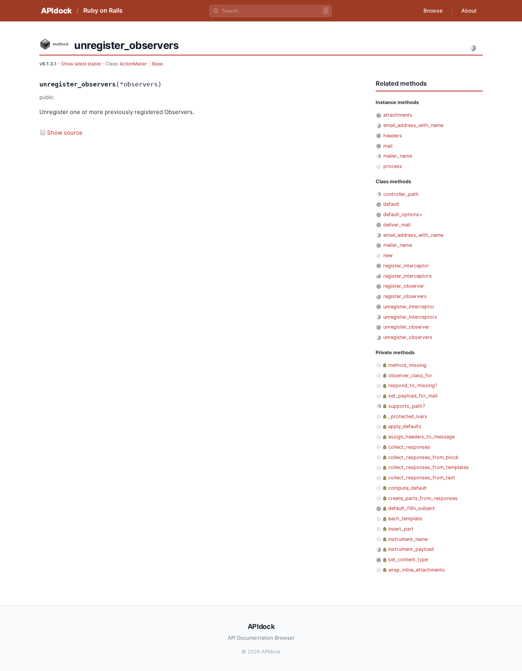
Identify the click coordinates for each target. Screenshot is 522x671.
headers (392, 135)
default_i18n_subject (411, 508)
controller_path (401, 194)
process (392, 166)
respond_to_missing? (412, 385)
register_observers (405, 296)
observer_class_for (410, 375)
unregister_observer (406, 327)
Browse (433, 10)
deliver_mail (396, 225)
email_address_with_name (413, 125)
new (387, 255)
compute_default (407, 488)
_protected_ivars (407, 416)
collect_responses (409, 447)
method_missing (407, 365)
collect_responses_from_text (421, 477)
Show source (65, 132)
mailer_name (397, 156)
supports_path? (406, 406)
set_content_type (408, 559)
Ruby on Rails (103, 10)
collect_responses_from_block (423, 457)
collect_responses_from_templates (428, 467)
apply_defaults (404, 426)
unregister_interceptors (410, 317)
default (391, 204)
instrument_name (408, 539)
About (469, 10)
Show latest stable (81, 64)
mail (387, 146)
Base (157, 64)
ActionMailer (133, 64)
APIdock (56, 10)
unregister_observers (407, 337)
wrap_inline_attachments (416, 570)
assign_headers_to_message (421, 437)
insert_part (400, 529)
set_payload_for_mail (413, 396)
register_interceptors (407, 276)
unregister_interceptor (408, 306)
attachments (397, 115)
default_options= (402, 214)
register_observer (403, 286)
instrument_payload (411, 549)
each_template (405, 518)
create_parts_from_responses (423, 498)
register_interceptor (406, 266)
